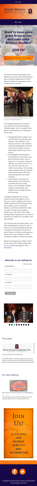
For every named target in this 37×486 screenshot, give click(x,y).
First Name (8, 274)
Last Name (8, 282)
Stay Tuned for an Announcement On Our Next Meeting (17, 393)
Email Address (10, 266)
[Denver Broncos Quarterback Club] (18, 11)
